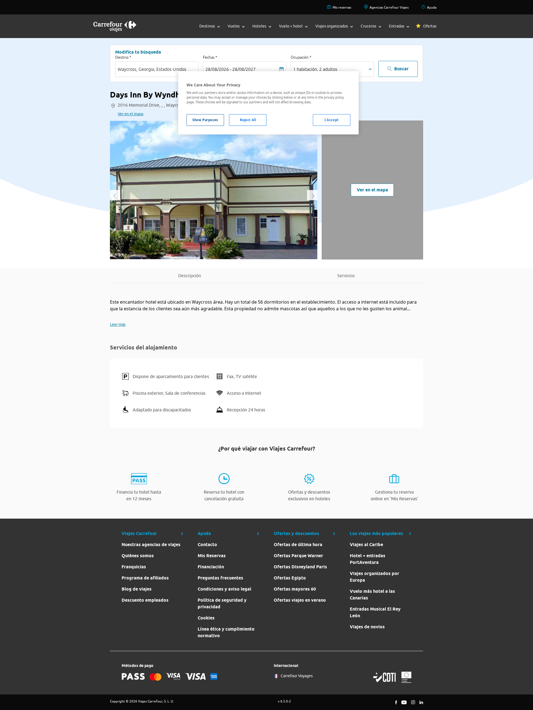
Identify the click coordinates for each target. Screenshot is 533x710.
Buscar (401, 68)
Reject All (248, 120)
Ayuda (431, 7)
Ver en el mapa (130, 114)
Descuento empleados (145, 600)
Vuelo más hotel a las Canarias (372, 595)
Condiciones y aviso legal (224, 589)
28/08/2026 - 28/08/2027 (230, 69)
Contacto (207, 544)
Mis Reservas (212, 555)
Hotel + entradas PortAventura (367, 559)
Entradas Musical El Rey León (375, 612)
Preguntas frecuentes (220, 578)
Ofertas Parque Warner (298, 555)
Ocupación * (301, 57)
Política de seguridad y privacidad (222, 603)
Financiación (211, 566)
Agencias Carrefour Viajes (389, 7)
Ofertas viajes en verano (300, 600)
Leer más (117, 324)
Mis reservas (342, 7)
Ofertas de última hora (298, 544)
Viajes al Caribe (366, 544)
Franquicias (134, 566)
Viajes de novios (367, 626)
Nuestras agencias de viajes (151, 544)
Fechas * (210, 57)
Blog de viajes (137, 589)
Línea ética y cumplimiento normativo (226, 632)
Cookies (206, 618)
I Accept (332, 120)
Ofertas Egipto (290, 578)
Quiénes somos (138, 555)
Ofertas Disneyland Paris (300, 566)
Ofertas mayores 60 (295, 589)
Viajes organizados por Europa (374, 577)
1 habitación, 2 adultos (315, 69)
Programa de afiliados (145, 578)
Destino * (123, 57)
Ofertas (429, 26)
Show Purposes (205, 120)
